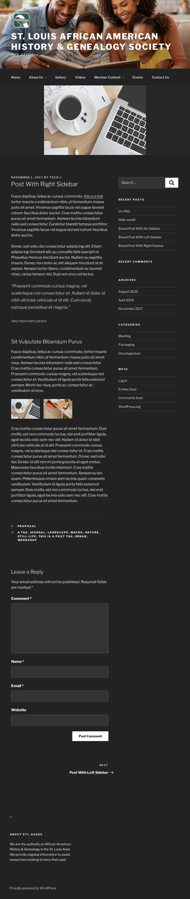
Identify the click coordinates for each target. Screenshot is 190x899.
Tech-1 (56, 177)
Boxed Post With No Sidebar (139, 228)
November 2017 (130, 309)
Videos (80, 77)
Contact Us (160, 77)
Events (138, 77)
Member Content (107, 77)
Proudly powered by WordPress (33, 888)
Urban (81, 536)
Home (15, 77)
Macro (77, 532)
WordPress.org (129, 407)
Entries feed (127, 389)
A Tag (23, 532)
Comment (21, 598)
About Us (36, 77)
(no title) (124, 211)
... (11, 815)
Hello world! (126, 220)
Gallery (60, 77)
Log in (122, 381)
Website (18, 710)
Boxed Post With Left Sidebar (140, 237)
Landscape (58, 532)
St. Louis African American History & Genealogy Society (91, 41)
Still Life (27, 536)
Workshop (27, 540)
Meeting (124, 336)
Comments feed (130, 398)
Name (17, 661)
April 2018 (126, 300)
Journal (38, 532)
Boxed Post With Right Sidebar (141, 246)
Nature (92, 532)
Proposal (27, 526)
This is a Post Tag (55, 536)
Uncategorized (129, 353)
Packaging (126, 344)
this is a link (93, 196)
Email (17, 686)
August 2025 (128, 291)
